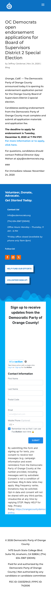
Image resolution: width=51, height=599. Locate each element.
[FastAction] (16, 361)
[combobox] (11, 424)
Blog (7, 67)
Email (10, 410)
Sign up (18, 367)
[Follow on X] (18, 257)
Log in (10, 367)
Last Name (13, 389)
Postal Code (13, 399)
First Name (13, 378)
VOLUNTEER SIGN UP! (17, 280)
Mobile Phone (19, 420)
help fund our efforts (19, 268)
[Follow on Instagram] (13, 257)
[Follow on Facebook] (7, 257)
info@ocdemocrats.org (19, 215)
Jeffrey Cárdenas (16, 63)
